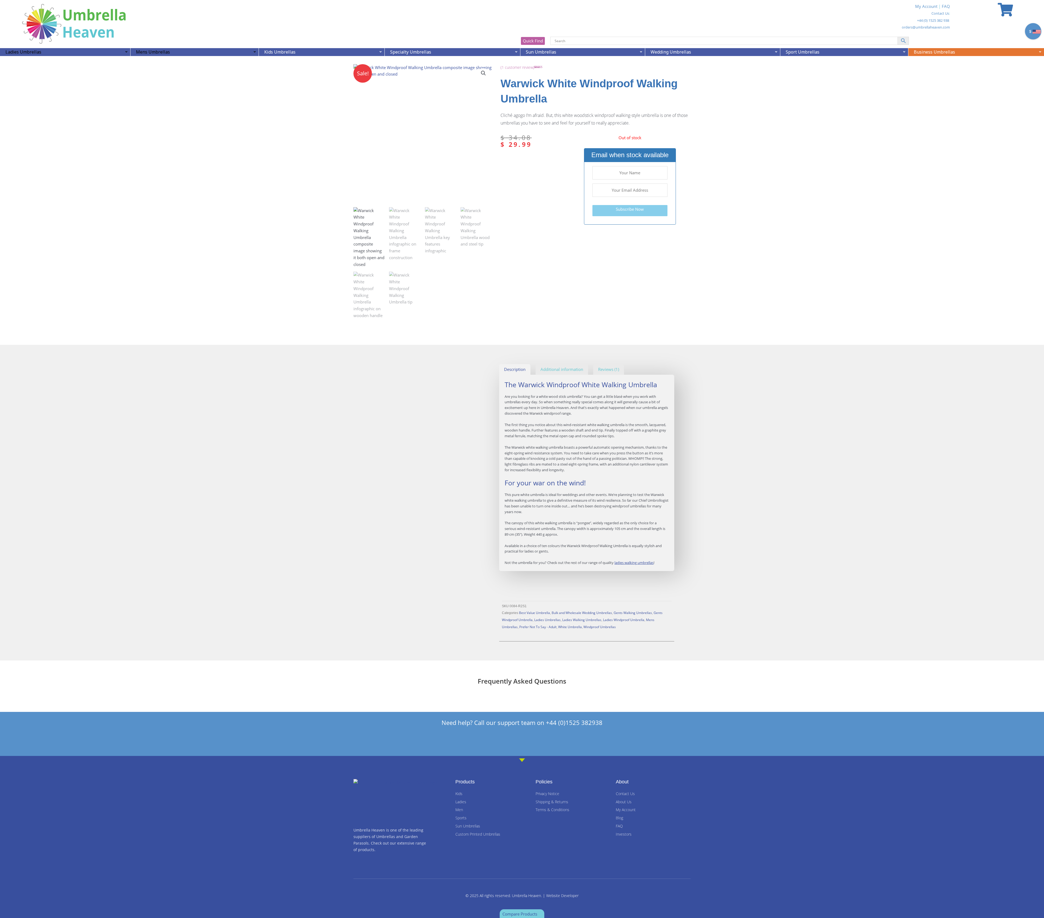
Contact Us (940, 13)
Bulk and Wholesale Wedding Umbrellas (582, 612)
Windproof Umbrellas (599, 627)
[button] (483, 73)
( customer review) (517, 67)
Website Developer (562, 895)
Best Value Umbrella (534, 612)
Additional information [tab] (561, 369)
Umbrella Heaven (526, 895)
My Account (926, 6)
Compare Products (520, 914)
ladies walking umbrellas (634, 562)
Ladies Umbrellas (547, 620)
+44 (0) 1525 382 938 (933, 20)
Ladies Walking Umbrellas (581, 620)
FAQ (946, 6)
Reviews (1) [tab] (608, 369)
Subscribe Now (630, 209)
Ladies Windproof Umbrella (623, 620)
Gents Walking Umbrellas (633, 612)
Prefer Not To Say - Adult (538, 627)
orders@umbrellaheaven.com (926, 27)
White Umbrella (570, 627)
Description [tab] (515, 369)
